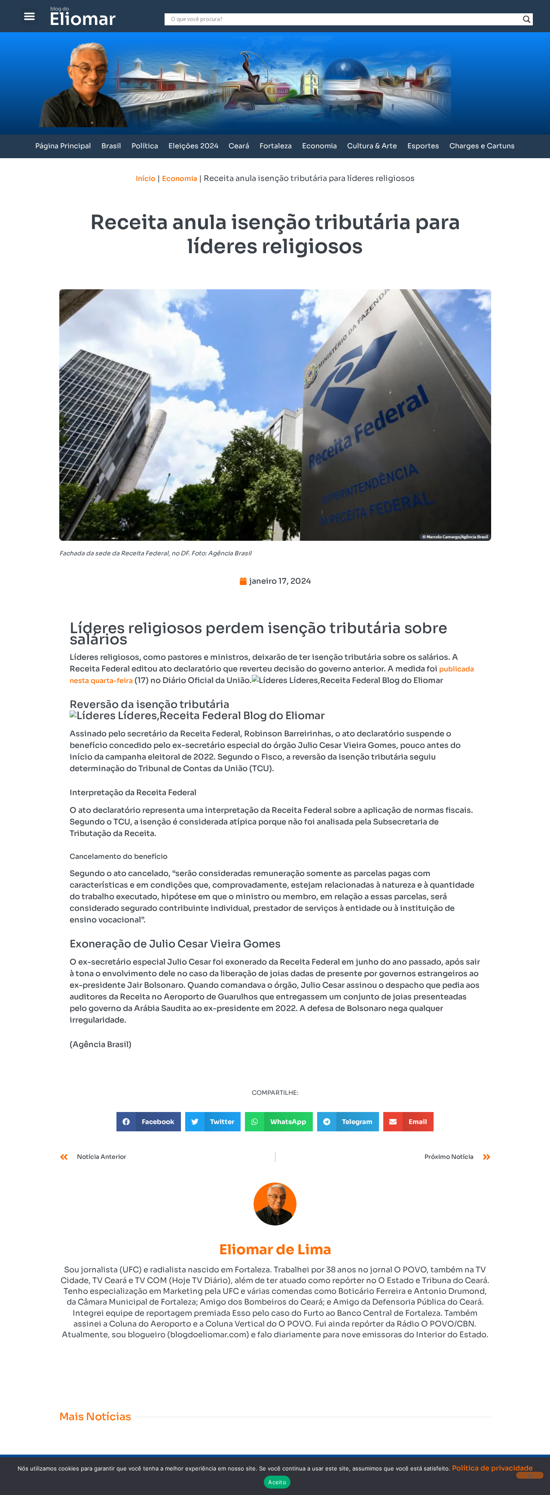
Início (146, 178)
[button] (29, 16)
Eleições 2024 (193, 145)
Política (144, 145)
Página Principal (63, 145)
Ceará (239, 145)
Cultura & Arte (372, 145)
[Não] (530, 1475)
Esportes (423, 145)
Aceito (277, 1482)
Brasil (111, 145)
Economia (319, 145)
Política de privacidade (492, 1468)
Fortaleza (276, 145)
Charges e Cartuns (482, 145)
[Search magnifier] (527, 19)
